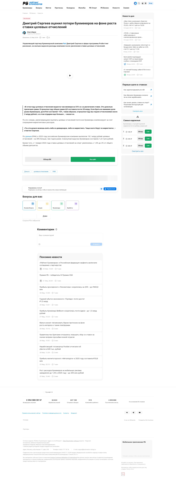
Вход (150, 3)
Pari (64, 43)
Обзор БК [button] (47, 159)
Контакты (66, 413)
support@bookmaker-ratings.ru (87, 449)
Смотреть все (138, 111)
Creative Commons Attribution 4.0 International (63, 457)
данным (28, 136)
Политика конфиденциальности (51, 413)
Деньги (26, 171)
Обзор (140, 131)
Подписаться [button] (111, 189)
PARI (54, 171)
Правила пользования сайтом (31, 413)
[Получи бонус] (135, 3)
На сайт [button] (93, 159)
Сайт (148, 131)
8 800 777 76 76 (64, 449)
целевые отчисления (41, 171)
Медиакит (74, 413)
